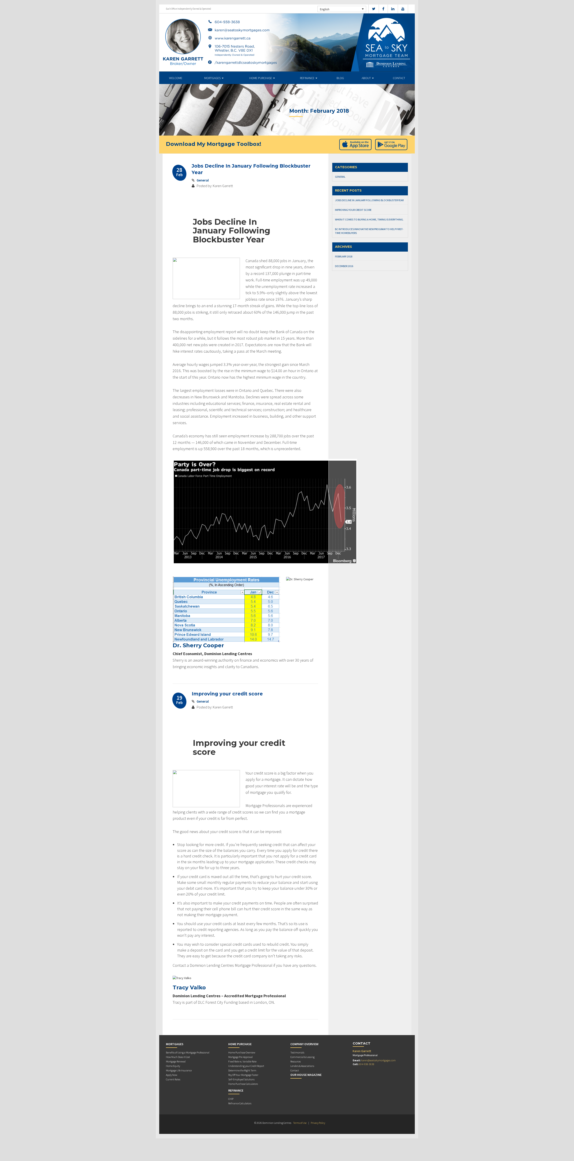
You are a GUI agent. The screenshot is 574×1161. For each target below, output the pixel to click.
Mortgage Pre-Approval (240, 1057)
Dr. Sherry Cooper (198, 645)
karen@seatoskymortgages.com (378, 1060)
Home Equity (173, 1066)
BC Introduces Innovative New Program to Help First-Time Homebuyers (369, 231)
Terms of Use (300, 1122)
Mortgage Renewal (176, 1061)
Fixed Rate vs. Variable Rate (242, 1061)
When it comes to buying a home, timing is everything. (369, 219)
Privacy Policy (318, 1122)
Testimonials (297, 1052)
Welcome (175, 78)
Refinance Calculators (239, 1103)
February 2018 (343, 256)
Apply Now (171, 1075)
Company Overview (304, 1044)
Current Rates (173, 1079)
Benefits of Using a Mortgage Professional (187, 1052)
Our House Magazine (306, 1075)
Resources (295, 1061)
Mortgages (212, 78)
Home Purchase (261, 78)
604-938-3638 (366, 1064)
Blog (340, 78)
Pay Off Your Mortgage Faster (243, 1075)
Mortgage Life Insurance (179, 1070)
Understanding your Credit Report (246, 1066)
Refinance (307, 78)
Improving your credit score (227, 694)
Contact (399, 78)
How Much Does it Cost (178, 1057)
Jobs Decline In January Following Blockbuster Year (369, 200)
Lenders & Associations (302, 1066)
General (203, 180)
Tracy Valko (189, 987)
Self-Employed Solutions (241, 1079)
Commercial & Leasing (302, 1057)
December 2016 (344, 266)
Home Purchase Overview (241, 1052)
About (367, 78)
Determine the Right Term (242, 1070)
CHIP (230, 1099)
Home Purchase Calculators (243, 1083)
